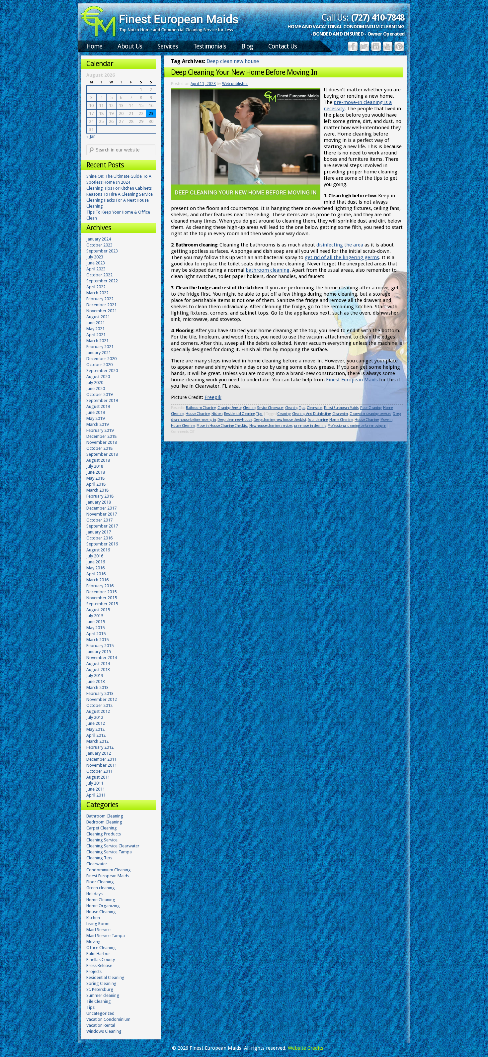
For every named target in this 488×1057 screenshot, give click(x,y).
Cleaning (283, 414)
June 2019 (95, 412)
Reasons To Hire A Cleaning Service (119, 194)
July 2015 (94, 615)
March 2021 (97, 340)
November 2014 (101, 657)
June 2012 (95, 723)
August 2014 (98, 663)
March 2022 (97, 292)
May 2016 (95, 567)
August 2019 (98, 406)
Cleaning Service (229, 408)
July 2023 (94, 256)
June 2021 (95, 322)
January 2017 (98, 531)
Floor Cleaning (371, 408)
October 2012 (99, 705)
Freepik (212, 397)
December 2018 (101, 436)
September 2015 (102, 603)
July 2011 (94, 783)
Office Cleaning (101, 947)
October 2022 (99, 274)
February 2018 (100, 496)
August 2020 (98, 376)
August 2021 (98, 316)
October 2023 (99, 244)
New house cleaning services (270, 426)
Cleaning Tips (295, 408)
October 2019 (99, 394)
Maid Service (98, 929)
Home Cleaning (341, 420)
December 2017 (101, 508)
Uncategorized (100, 1013)
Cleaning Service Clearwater (263, 408)
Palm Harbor (98, 953)
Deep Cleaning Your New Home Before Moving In (244, 72)
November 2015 (101, 597)
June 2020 (95, 388)
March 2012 (97, 741)
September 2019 (102, 400)
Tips (259, 414)
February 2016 (100, 585)
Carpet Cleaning (101, 827)
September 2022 (102, 280)
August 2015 (98, 609)
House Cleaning (198, 414)
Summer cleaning (102, 995)
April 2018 (96, 484)
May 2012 (95, 729)
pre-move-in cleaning (310, 426)
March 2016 (97, 579)
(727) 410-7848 (377, 18)
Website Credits (305, 1048)
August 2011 (98, 777)
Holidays (94, 893)
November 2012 (101, 699)
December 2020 (101, 358)
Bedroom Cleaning (104, 821)
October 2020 (99, 364)
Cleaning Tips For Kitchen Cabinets (119, 188)
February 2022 (100, 298)
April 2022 (96, 286)
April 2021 (96, 334)
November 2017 (101, 514)
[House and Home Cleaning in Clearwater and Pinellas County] (160, 35)
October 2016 (99, 537)
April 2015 (96, 633)
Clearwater (314, 408)
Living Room (98, 923)
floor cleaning (318, 420)
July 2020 (94, 382)
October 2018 (99, 448)
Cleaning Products (103, 833)
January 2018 (98, 502)
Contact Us (282, 46)
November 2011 (101, 765)
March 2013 (97, 687)
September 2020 (102, 370)
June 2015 (95, 621)
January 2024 (98, 239)
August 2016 (98, 549)
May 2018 (95, 478)
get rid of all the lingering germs (342, 257)
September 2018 (102, 454)
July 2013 (94, 675)
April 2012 (96, 735)
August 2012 (98, 711)
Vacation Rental (100, 1025)
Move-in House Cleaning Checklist (222, 426)
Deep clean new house (234, 420)
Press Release (99, 965)
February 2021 (100, 346)
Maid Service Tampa (105, 935)
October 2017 (99, 520)
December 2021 (101, 304)
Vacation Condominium (108, 1019)
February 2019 (100, 430)
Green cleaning (100, 887)
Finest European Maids (352, 380)
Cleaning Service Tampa (109, 851)
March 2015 (97, 639)
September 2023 (102, 250)
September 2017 (102, 526)
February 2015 (100, 645)
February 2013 (100, 693)
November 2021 (101, 310)
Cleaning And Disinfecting (311, 414)
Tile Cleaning (98, 1001)
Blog (247, 46)
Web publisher (235, 83)
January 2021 (98, 352)
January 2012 (98, 753)
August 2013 (98, 669)
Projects (94, 971)
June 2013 (95, 681)
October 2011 (99, 771)
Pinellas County (100, 959)
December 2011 (101, 759)
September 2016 (102, 543)
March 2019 (97, 424)
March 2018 (97, 490)
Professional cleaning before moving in (357, 426)
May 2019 (95, 418)
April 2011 (96, 795)
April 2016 (96, 573)
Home (94, 46)
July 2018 (94, 466)
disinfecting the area (339, 245)
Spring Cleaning (101, 983)
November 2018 (101, 442)
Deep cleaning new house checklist (280, 420)
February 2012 (100, 747)
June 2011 (95, 789)
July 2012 (94, 717)
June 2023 (95, 262)
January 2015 (98, 651)
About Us (130, 46)
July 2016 (94, 555)
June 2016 (95, 561)
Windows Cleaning (104, 1031)
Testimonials (209, 46)
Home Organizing (103, 905)
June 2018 (95, 472)
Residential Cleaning (239, 414)
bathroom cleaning (267, 270)
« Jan (91, 136)
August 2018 (98, 460)
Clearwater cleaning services (370, 414)
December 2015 (101, 591)
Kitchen (216, 414)
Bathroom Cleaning (201, 408)
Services (167, 46)
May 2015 (95, 627)
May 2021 (95, 328)
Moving (93, 941)
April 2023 (96, 268)
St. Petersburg (99, 989)
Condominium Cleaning (108, 869)
